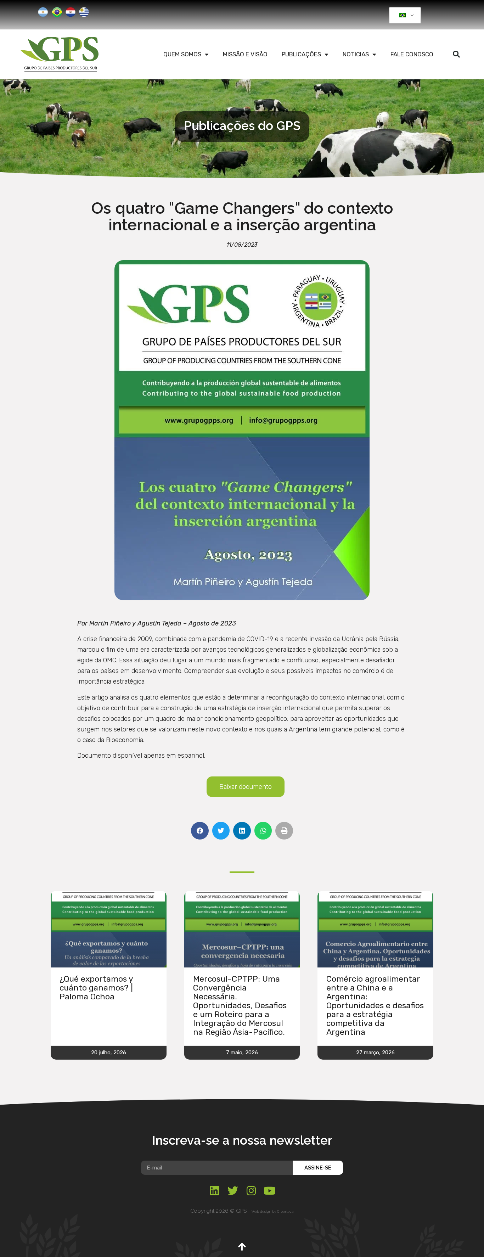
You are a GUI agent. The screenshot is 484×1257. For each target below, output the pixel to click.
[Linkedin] (214, 1190)
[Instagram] (251, 1190)
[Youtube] (269, 1190)
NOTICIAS (356, 54)
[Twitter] (232, 1190)
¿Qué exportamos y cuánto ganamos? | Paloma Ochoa (96, 987)
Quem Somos (182, 54)
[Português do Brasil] (403, 15)
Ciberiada (285, 1211)
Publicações (301, 54)
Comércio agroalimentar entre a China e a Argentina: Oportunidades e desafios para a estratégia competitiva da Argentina (375, 1005)
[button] (456, 54)
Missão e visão (245, 54)
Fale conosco (411, 54)
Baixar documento (245, 787)
